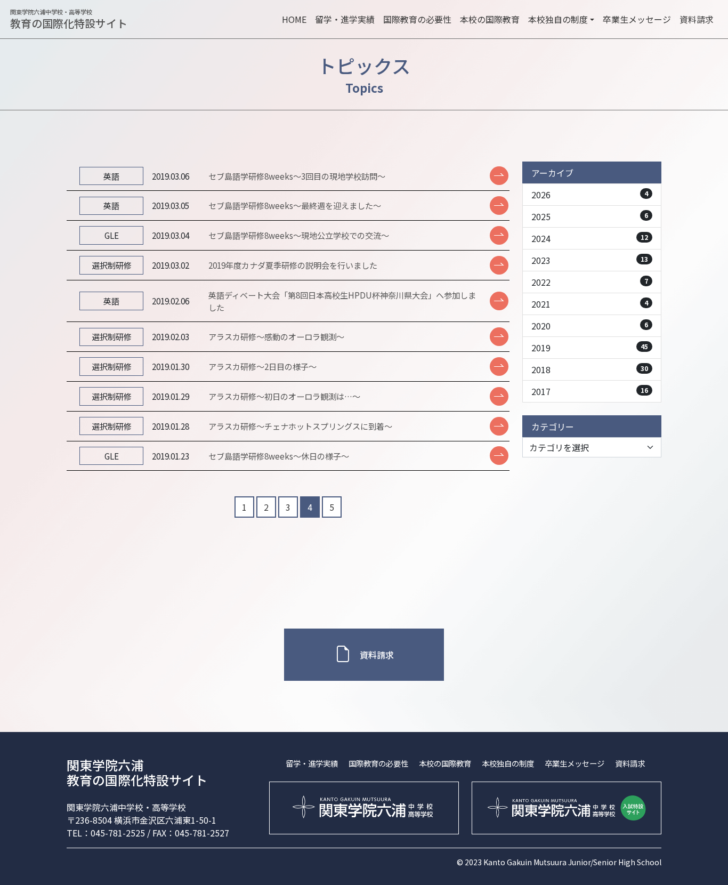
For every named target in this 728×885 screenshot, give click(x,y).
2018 (589, 369)
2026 (589, 194)
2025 (589, 216)
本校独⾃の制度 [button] (558, 19)
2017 (589, 391)
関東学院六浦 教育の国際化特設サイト (137, 772)
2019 (589, 347)
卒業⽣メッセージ (637, 19)
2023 (589, 260)
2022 (589, 282)
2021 (589, 303)
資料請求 (697, 19)
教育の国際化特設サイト (68, 20)
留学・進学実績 (345, 19)
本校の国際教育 (490, 19)
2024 (589, 238)
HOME (294, 19)
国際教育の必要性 (417, 19)
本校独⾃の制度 (508, 763)
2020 (589, 325)
